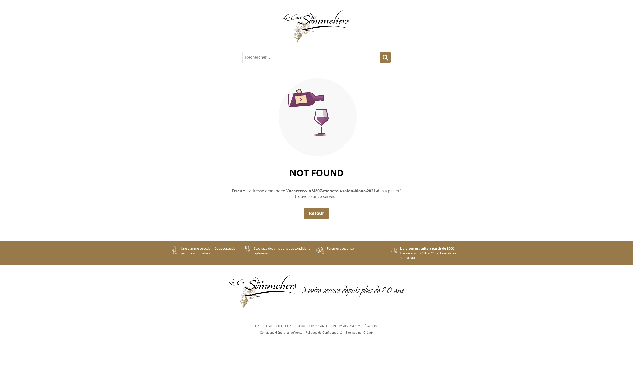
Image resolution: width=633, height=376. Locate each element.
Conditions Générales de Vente (281, 333)
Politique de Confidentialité (324, 333)
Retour (316, 213)
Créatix (368, 333)
